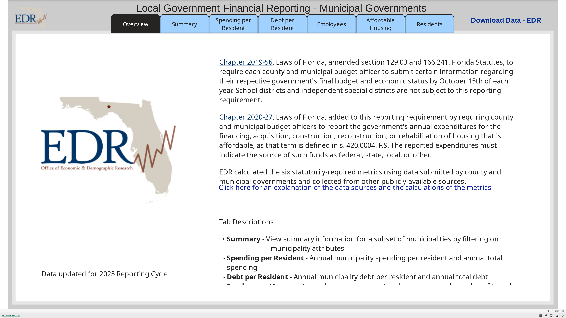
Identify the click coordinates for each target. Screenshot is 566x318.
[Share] (557, 316)
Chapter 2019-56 (246, 62)
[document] (369, 171)
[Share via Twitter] (546, 316)
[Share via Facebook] (540, 316)
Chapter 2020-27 (246, 117)
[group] (283, 23)
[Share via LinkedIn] (551, 316)
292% (557, 311)
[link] (33, 21)
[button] (135, 23)
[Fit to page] (562, 311)
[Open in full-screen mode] (563, 316)
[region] (283, 154)
